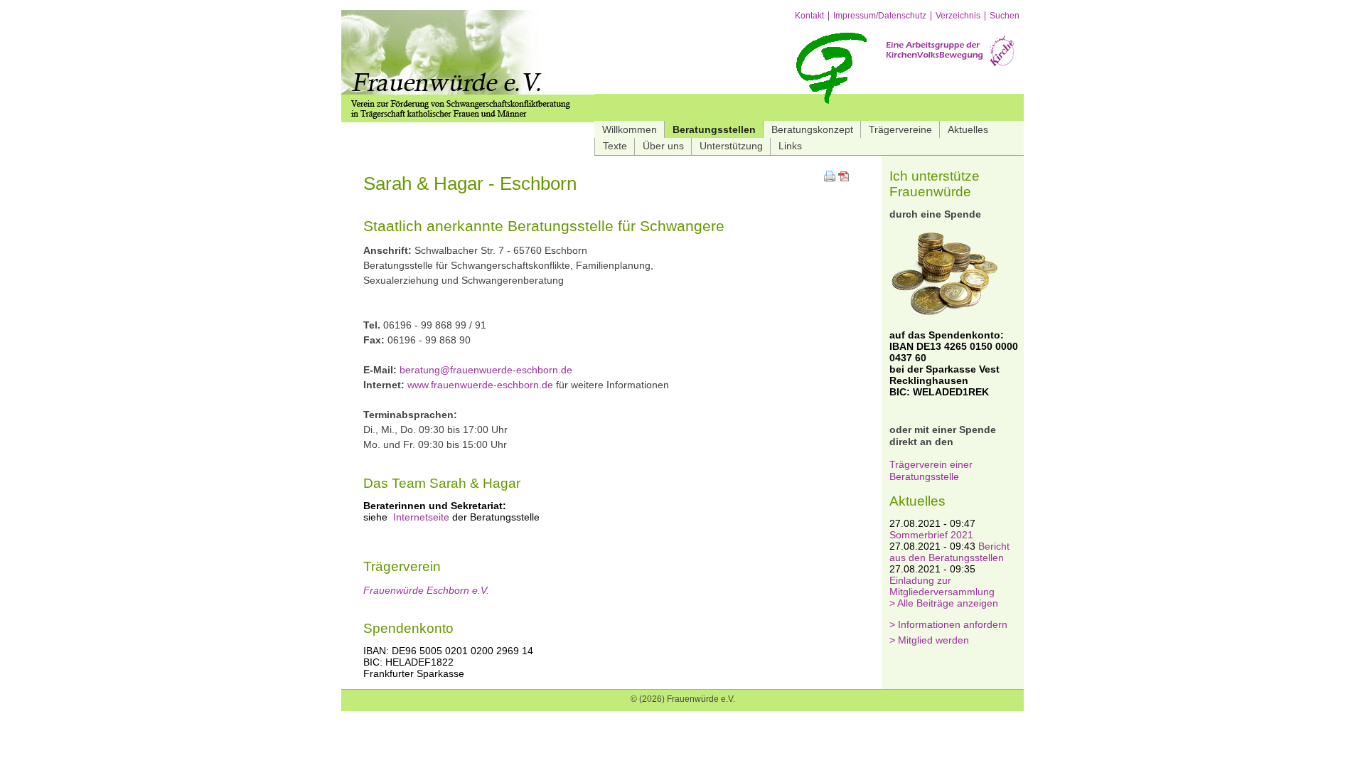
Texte (615, 145)
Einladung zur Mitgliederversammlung (942, 586)
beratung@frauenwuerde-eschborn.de (486, 369)
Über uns (663, 145)
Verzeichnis (958, 16)
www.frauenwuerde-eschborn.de (480, 384)
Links (790, 145)
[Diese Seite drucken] (829, 178)
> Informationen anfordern (948, 624)
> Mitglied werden (929, 640)
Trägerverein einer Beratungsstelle (931, 471)
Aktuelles (968, 129)
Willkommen (629, 129)
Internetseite (421, 517)
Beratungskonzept (812, 129)
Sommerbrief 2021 (931, 534)
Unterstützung (731, 145)
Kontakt (809, 16)
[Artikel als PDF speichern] (844, 178)
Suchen (1004, 16)
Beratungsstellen (714, 129)
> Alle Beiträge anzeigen (943, 603)
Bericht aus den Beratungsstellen (949, 551)
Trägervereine (900, 129)
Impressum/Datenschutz (879, 16)
